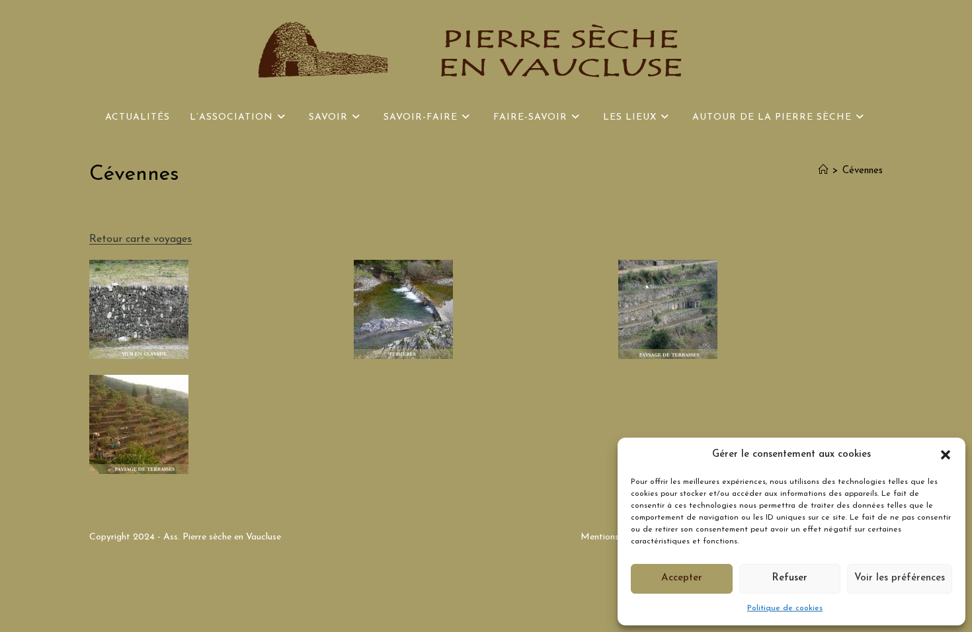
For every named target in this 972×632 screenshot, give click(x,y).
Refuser (789, 578)
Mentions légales (615, 537)
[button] (945, 454)
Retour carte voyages (140, 239)
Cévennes (862, 171)
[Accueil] (824, 171)
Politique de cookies (785, 608)
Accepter (681, 578)
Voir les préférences (899, 578)
